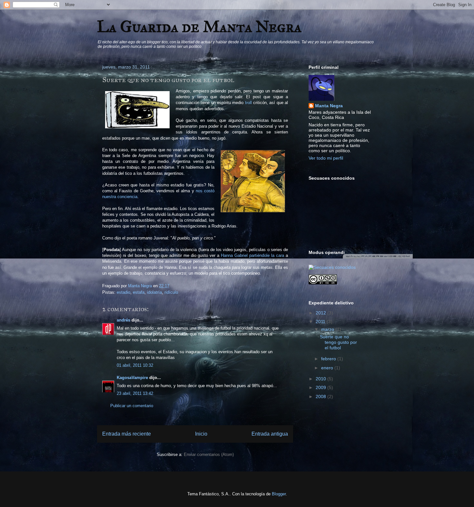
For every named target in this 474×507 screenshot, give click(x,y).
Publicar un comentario (131, 405)
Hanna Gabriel (234, 255)
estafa (138, 292)
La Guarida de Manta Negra (199, 27)
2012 (321, 312)
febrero (329, 358)
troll (248, 102)
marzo (328, 329)
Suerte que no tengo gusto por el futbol (338, 342)
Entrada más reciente (126, 434)
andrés (123, 320)
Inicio (201, 434)
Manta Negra (329, 105)
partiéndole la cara (266, 255)
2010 (321, 378)
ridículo (171, 292)
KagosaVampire (132, 377)
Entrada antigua (270, 434)
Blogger (279, 493)
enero (327, 367)
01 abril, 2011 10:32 (135, 365)
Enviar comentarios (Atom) (209, 454)
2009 (321, 387)
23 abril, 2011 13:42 (135, 393)
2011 (321, 321)
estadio (123, 292)
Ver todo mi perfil (326, 158)
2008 (321, 396)
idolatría (154, 292)
